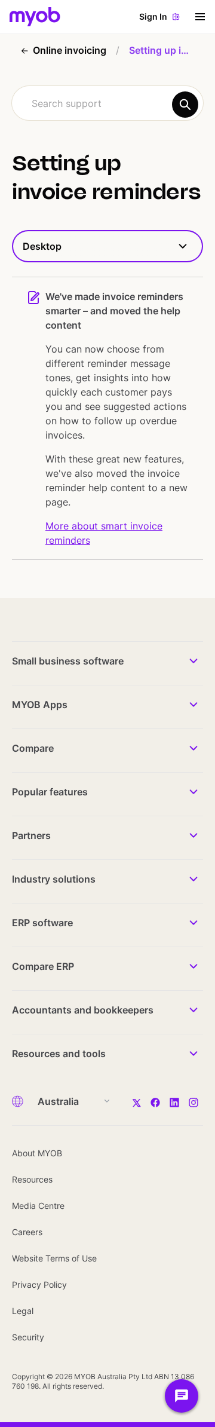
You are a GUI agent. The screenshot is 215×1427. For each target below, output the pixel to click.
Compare (33, 748)
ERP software (42, 923)
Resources (32, 1179)
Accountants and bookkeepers (82, 1010)
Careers (27, 1232)
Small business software (68, 661)
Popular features (50, 792)
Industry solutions (54, 879)
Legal (22, 1311)
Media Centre (38, 1206)
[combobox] (107, 103)
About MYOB (37, 1153)
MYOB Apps (39, 705)
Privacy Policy (39, 1284)
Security (28, 1337)
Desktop (42, 246)
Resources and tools (59, 1053)
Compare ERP (43, 966)
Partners (31, 835)
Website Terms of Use (54, 1258)
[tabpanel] (107, 411)
